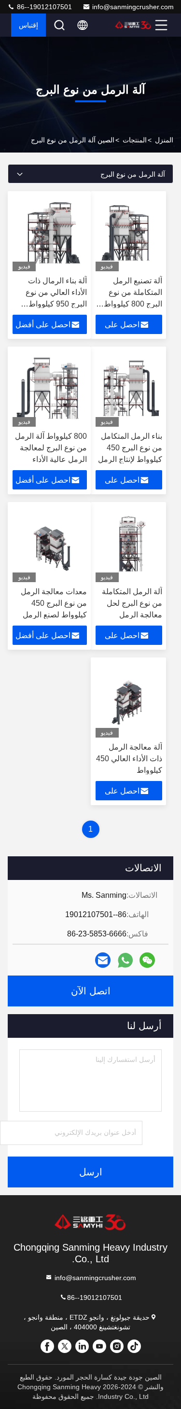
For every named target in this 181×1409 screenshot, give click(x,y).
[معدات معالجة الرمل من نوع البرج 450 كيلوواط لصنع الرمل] (50, 544)
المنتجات (135, 140)
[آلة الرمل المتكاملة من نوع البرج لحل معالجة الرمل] (129, 544)
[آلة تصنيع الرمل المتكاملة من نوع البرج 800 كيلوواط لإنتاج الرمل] (129, 233)
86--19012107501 (43, 7)
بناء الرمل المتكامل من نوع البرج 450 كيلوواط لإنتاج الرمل (130, 447)
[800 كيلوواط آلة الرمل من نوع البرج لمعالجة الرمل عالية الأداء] (50, 389)
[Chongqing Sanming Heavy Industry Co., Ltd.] (133, 25)
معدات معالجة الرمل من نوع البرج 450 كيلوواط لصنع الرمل (54, 603)
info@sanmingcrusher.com (133, 7)
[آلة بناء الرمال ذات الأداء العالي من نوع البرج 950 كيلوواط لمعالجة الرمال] (50, 233)
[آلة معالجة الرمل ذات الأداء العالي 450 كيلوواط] (129, 700)
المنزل (164, 140)
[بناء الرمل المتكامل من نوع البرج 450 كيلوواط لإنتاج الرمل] (129, 389)
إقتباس (28, 25)
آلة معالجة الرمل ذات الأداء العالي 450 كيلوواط (129, 758)
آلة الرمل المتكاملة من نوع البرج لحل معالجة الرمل (132, 603)
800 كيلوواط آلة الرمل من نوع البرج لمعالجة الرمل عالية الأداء (51, 447)
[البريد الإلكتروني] (103, 960)
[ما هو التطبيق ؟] (125, 960)
